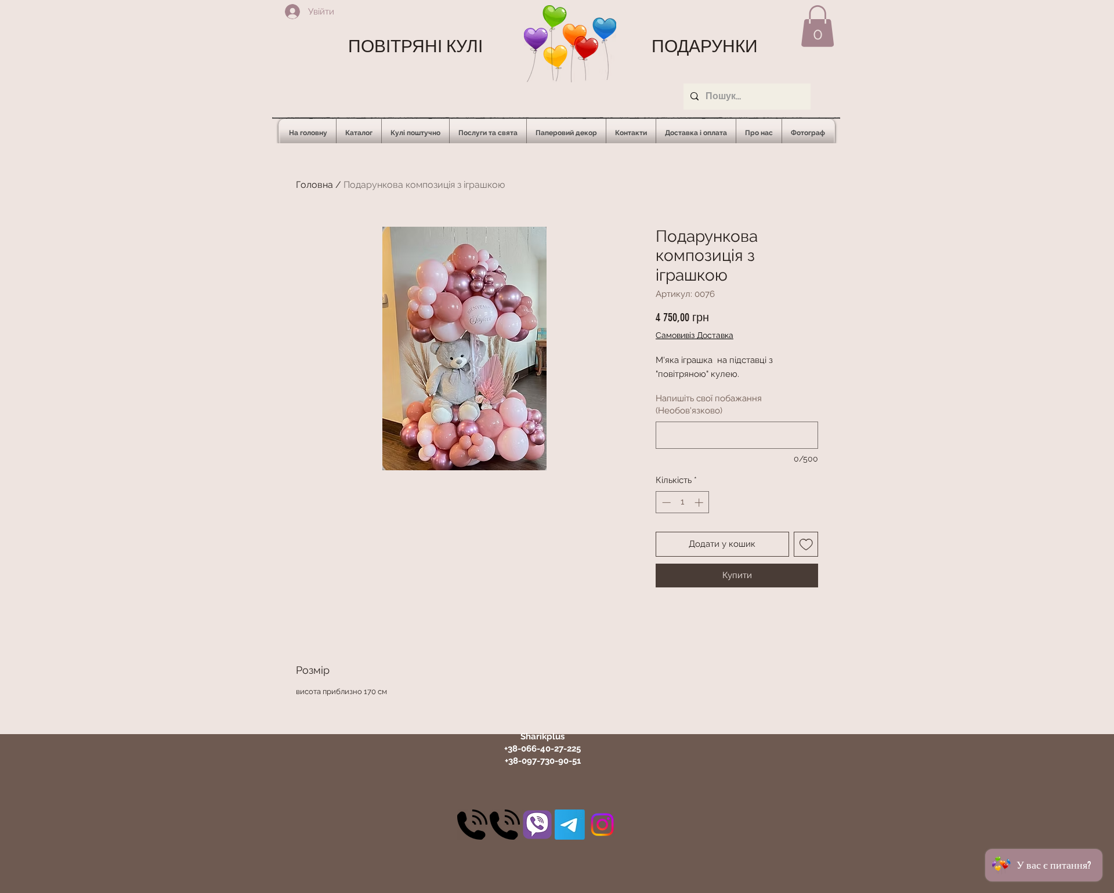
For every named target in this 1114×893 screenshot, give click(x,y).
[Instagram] (602, 824)
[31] (537, 824)
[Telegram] (570, 824)
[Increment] (700, 502)
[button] (817, 26)
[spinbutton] (682, 502)
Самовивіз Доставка (694, 335)
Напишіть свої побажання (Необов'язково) (709, 404)
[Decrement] (665, 502)
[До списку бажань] (806, 544)
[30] (472, 824)
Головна (314, 184)
